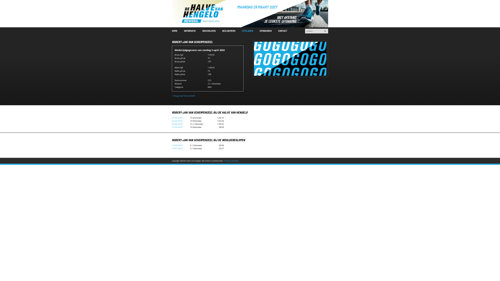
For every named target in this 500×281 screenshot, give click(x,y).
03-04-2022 (177, 124)
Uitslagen (247, 30)
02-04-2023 (177, 121)
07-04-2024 (177, 117)
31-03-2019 (177, 127)
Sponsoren (266, 30)
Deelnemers (228, 30)
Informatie (190, 30)
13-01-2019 (177, 148)
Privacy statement (231, 161)
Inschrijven (209, 30)
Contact (282, 30)
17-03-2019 (177, 145)
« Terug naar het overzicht (183, 95)
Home (174, 30)
